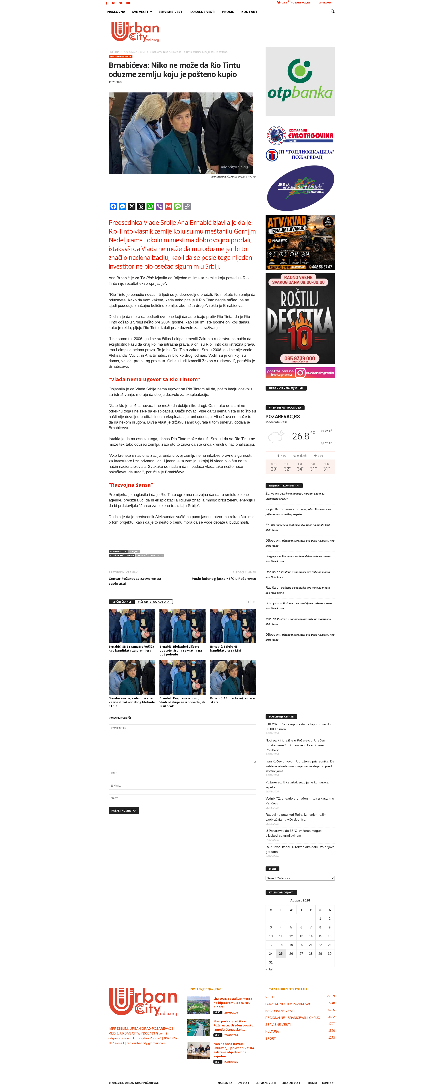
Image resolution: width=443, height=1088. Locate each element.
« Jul (269, 969)
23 (330, 945)
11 (281, 936)
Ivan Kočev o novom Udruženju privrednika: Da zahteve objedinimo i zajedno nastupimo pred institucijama (300, 766)
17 (271, 945)
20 (301, 945)
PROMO (228, 11)
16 (330, 936)
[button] (332, 12)
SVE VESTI (140, 11)
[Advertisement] (255, 31)
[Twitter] (121, 3)
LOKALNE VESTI (202, 11)
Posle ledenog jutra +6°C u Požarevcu (224, 578)
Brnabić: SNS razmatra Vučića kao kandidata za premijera (131, 648)
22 (320, 945)
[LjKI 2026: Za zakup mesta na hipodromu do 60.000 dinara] (198, 1005)
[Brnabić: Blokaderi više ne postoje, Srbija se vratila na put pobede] (182, 626)
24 (271, 953)
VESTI (218, 1012)
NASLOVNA (116, 11)
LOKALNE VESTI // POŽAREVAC (288, 1004)
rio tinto (157, 555)
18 (281, 945)
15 (320, 936)
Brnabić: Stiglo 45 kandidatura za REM (225, 648)
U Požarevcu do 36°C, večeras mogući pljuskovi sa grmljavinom (294, 833)
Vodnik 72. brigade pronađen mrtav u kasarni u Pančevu (300, 801)
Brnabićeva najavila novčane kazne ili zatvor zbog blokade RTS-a (132, 702)
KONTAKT (249, 11)
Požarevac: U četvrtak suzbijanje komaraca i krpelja (298, 784)
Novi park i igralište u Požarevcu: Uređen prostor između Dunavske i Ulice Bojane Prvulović (295, 745)
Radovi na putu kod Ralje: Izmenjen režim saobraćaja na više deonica (296, 817)
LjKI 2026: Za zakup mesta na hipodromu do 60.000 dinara (298, 726)
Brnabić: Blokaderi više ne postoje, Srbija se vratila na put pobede (180, 650)
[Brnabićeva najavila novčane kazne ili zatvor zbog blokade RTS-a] (132, 677)
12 (291, 936)
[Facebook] (106, 3)
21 (311, 945)
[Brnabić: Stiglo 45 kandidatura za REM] (233, 626)
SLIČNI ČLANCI (121, 601)
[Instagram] (114, 3)
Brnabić (142, 555)
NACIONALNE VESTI (120, 56)
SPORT (270, 1038)
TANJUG (134, 551)
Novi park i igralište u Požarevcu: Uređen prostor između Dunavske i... (234, 1025)
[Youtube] (128, 3)
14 (311, 936)
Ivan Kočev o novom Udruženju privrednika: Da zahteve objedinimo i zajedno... (233, 1050)
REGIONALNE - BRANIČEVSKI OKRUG (292, 1018)
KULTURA (272, 1031)
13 (301, 936)
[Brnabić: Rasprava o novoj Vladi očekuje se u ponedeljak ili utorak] (182, 677)
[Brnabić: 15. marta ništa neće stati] (233, 677)
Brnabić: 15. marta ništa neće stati (232, 700)
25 (281, 953)
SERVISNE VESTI (171, 11)
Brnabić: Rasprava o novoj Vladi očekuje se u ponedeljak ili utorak (182, 702)
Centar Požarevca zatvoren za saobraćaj (135, 581)
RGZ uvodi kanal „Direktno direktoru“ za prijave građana (300, 849)
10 (271, 936)
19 (291, 945)
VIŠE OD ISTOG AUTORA (153, 601)
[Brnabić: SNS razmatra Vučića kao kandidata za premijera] (132, 626)
